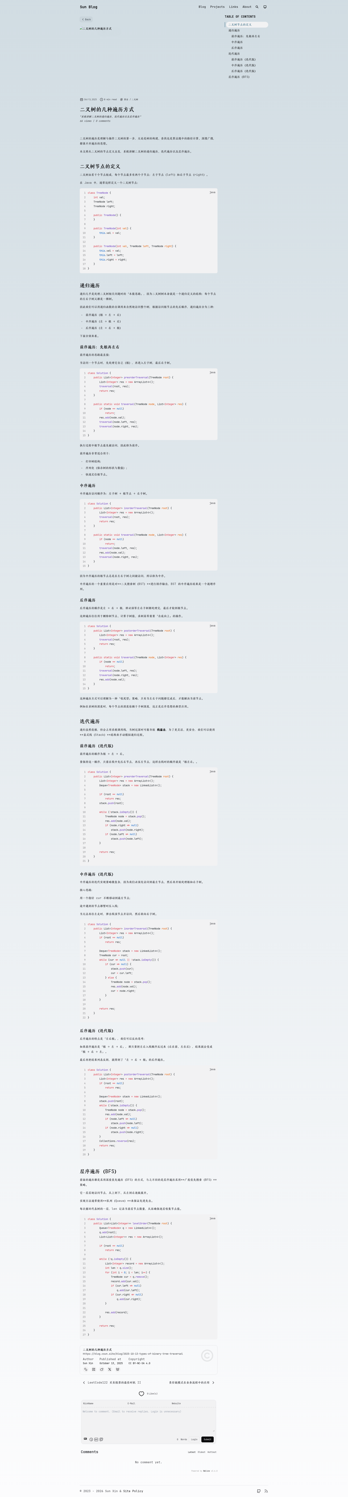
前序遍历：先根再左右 (245, 36)
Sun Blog (88, 7)
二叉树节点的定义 (240, 25)
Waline (206, 1471)
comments (103, 121)
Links (233, 7)
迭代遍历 (234, 54)
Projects (217, 7)
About (247, 7)
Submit (207, 1439)
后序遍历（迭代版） (244, 71)
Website (176, 1403)
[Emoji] (91, 1439)
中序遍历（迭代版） (244, 65)
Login (194, 1439)
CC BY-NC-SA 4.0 (139, 1363)
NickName (88, 1403)
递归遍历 (234, 30)
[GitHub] (259, 1491)
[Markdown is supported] (86, 1439)
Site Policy (133, 1491)
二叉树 (135, 99)
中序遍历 (237, 42)
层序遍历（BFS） (239, 77)
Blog (202, 7)
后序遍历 (237, 48)
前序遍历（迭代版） (244, 59)
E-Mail (131, 1403)
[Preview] (101, 1439)
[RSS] (266, 1491)
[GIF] (96, 1439)
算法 (127, 99)
